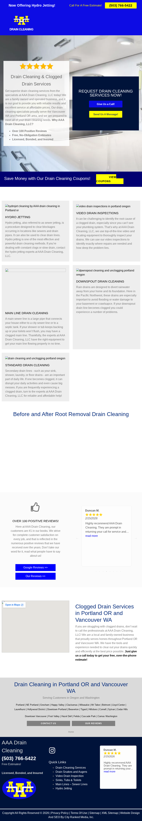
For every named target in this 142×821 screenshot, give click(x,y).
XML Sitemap (110, 812)
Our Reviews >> (35, 576)
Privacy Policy (60, 812)
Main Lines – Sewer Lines (71, 784)
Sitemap (94, 812)
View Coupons (106, 179)
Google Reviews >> (35, 567)
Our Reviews (93, 723)
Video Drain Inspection (70, 775)
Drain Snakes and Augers (71, 771)
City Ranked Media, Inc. (79, 817)
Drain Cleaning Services (71, 767)
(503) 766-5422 (19, 758)
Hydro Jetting (64, 788)
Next (135, 538)
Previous (77, 538)
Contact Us (48, 723)
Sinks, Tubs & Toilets (68, 780)
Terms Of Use (79, 812)
